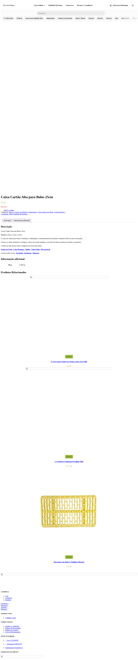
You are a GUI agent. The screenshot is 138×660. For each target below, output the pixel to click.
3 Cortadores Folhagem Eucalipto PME (69, 461)
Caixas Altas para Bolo (45, 212)
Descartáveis (45, 249)
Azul (116, 18)
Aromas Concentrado (65, 18)
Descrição (7, 220)
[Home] (9, 5)
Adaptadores (50, 18)
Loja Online (38, 5)
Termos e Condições (85, 5)
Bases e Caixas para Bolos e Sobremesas (23, 212)
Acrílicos (19, 18)
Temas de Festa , (7, 249)
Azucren (91, 18)
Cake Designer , (19, 249)
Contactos (70, 5)
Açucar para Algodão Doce (34, 18)
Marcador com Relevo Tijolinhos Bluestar (69, 562)
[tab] (7, 220)
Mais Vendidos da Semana (18, 214)
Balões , (28, 249)
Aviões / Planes (80, 18)
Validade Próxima (55, 5)
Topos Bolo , (36, 249)
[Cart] (132, 5)
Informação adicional (22, 220)
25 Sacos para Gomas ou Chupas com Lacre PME (69, 362)
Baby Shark (125, 18)
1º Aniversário (8, 18)
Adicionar (69, 356)
